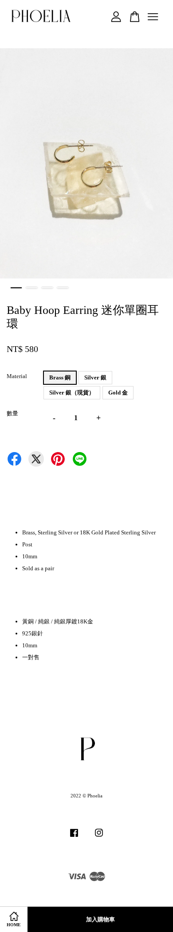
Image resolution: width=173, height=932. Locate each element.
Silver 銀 (95, 377)
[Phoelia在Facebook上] (74, 837)
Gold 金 (118, 392)
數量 (12, 413)
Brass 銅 (60, 377)
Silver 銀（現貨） (71, 392)
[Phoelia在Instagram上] (99, 837)
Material (17, 376)
